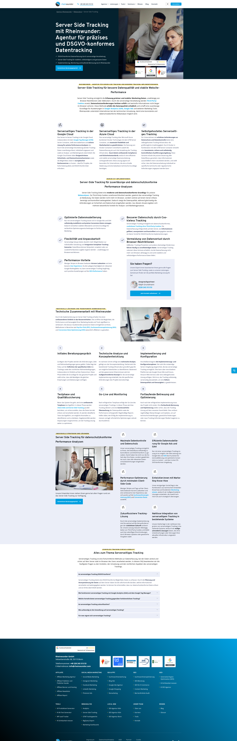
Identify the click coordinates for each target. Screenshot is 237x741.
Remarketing (113, 693)
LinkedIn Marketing (89, 689)
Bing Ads (112, 681)
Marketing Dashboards (91, 725)
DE (167, 4)
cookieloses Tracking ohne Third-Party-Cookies (144, 226)
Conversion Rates (140, 497)
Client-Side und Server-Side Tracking (70, 408)
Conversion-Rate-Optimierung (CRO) (72, 330)
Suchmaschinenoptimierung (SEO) (103, 327)
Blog (147, 4)
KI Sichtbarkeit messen (65, 721)
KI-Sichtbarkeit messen (169, 683)
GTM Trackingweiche (90, 717)
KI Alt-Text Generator (64, 712)
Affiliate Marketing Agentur (66, 677)
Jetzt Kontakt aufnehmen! (149, 293)
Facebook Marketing (90, 685)
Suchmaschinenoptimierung (145, 677)
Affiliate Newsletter (63, 691)
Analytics (86, 708)
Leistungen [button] (114, 4)
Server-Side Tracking (90, 712)
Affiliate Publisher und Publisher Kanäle (64, 682)
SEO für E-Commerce (142, 685)
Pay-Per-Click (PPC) (83, 327)
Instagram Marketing (90, 681)
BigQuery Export (88, 721)
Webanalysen (83, 195)
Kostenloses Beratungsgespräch (67, 68)
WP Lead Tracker (63, 717)
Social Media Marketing (91, 677)
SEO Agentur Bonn (115, 717)
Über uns (138, 708)
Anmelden (176, 4)
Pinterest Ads (87, 693)
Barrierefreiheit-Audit (142, 693)
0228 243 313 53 (145, 287)
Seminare (131, 4)
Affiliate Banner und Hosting (67, 687)
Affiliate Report (62, 695)
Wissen (140, 4)
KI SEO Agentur (166, 687)
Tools (123, 4)
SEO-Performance (95, 271)
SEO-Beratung (139, 681)
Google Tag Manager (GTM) (83, 140)
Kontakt (154, 4)
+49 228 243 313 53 (78, 663)
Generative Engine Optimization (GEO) (167, 678)
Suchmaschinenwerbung (117, 677)
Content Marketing (141, 689)
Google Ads (128, 108)
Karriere (137, 712)
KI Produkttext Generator (66, 708)
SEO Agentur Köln (115, 712)
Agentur (104, 4)
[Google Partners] (170, 661)
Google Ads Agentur (116, 685)
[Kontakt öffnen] (234, 370)
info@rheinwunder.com (80, 666)
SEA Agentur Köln (115, 708)
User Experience (76, 266)
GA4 (165, 456)
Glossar (163, 712)
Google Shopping (115, 689)
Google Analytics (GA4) (113, 108)
